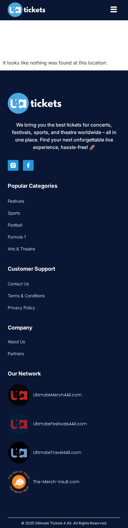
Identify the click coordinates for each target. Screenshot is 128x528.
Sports (14, 212)
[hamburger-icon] (113, 10)
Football (15, 224)
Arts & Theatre (21, 248)
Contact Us (18, 283)
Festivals (16, 201)
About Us (16, 341)
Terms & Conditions (26, 295)
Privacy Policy (21, 307)
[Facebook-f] (28, 165)
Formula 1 (17, 236)
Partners (16, 353)
